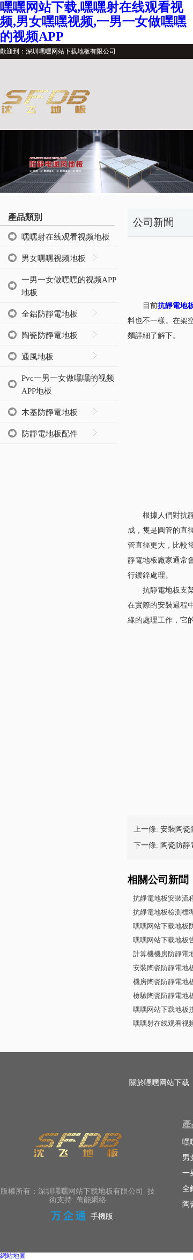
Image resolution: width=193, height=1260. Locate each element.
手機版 (102, 1216)
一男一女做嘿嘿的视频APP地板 (68, 286)
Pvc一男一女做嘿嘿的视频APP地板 (67, 384)
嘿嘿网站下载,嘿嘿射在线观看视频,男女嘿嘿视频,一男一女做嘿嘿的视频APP (93, 21)
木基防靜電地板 (49, 412)
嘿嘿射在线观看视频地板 (65, 237)
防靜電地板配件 (49, 433)
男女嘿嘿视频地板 (53, 258)
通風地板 (37, 356)
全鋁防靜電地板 (49, 314)
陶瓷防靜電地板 (49, 335)
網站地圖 (13, 1255)
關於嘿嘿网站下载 (159, 1083)
